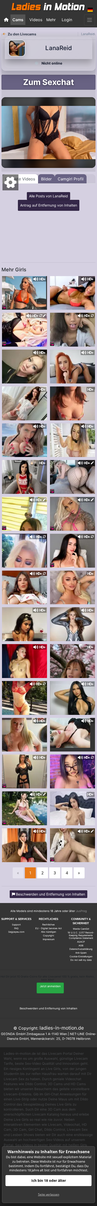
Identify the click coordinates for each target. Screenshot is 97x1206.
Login (67, 19)
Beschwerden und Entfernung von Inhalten (48, 1008)
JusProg (81, 911)
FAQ (16, 928)
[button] (90, 9)
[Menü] (89, 19)
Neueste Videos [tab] (20, 178)
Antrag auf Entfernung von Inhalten (48, 205)
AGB (81, 945)
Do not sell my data (81, 960)
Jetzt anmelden (50, 986)
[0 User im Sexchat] (24, 292)
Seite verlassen (48, 1194)
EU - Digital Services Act (48, 928)
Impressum (48, 939)
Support (16, 924)
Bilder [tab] (46, 178)
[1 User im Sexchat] (72, 734)
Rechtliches (48, 924)
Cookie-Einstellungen (81, 956)
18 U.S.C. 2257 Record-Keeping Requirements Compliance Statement (81, 935)
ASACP (81, 941)
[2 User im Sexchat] (72, 366)
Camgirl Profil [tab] (71, 178)
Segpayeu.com (16, 931)
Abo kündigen (48, 931)
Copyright (48, 935)
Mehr (51, 19)
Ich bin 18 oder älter (48, 1180)
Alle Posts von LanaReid (48, 196)
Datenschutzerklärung (81, 949)
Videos (35, 19)
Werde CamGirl (81, 928)
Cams (17, 19)
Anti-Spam (81, 952)
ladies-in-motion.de (62, 1028)
